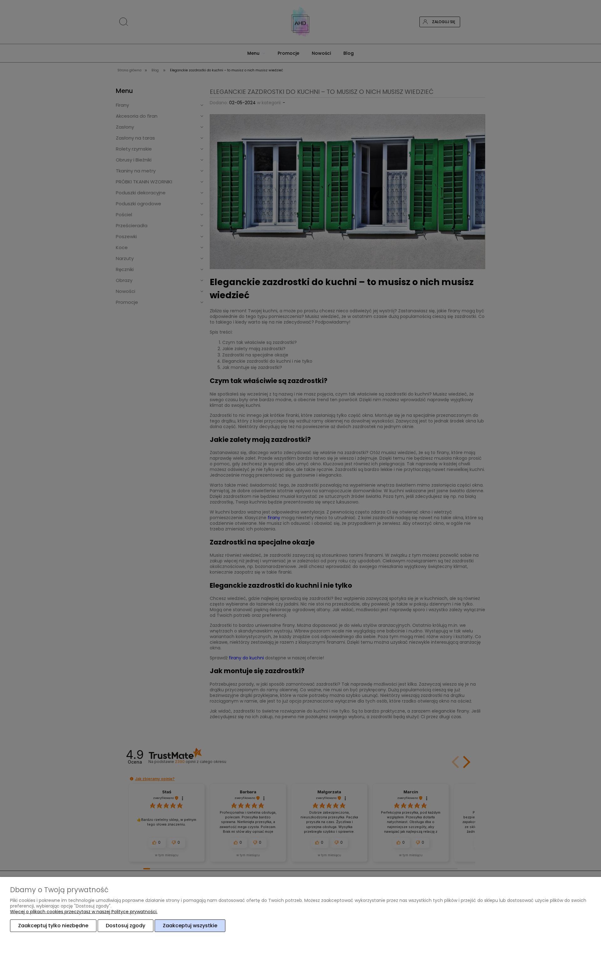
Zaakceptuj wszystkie (190, 925)
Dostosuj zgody (125, 925)
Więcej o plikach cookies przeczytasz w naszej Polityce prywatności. (83, 911)
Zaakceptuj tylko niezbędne (53, 925)
